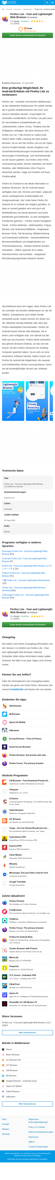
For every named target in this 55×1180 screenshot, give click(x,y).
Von (14, 21)
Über (4, 1119)
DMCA (32, 1142)
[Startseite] (3, 9)
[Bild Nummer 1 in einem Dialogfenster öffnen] (37, 401)
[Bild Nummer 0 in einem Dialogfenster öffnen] (13, 401)
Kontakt (5, 1124)
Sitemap (6, 1134)
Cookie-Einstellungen (38, 1147)
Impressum (33, 1137)
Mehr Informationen (27, 1033)
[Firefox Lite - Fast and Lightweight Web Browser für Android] (5, 19)
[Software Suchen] (47, 2)
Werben (5, 1129)
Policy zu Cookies (37, 1127)
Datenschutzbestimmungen (41, 1132)
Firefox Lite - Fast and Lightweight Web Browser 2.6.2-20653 (26, 1024)
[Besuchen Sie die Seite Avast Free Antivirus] (27, 29)
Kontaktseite (17, 689)
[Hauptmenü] (52, 2)
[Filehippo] (9, 2)
